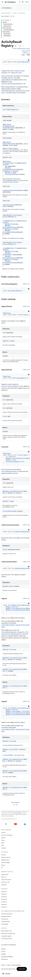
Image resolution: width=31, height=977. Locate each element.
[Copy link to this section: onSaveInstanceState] (18, 562)
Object (12, 126)
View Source (25, 50)
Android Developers (5, 13)
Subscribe (22, 969)
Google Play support (6, 936)
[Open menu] (2, 2)
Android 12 (4, 904)
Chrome (3, 951)
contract (16, 182)
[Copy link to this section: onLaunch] (9, 447)
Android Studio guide (6, 914)
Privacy (3, 865)
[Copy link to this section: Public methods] (17, 299)
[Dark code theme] (29, 60)
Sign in (27, 2)
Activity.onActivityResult (11, 150)
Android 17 (4, 891)
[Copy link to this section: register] (8, 599)
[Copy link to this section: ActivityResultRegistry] (19, 284)
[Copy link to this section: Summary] (11, 100)
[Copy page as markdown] (20, 46)
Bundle (20, 190)
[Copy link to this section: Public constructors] (21, 277)
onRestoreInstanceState (10, 190)
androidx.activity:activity (23, 48)
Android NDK (4, 924)
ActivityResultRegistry (10, 109)
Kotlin (23, 55)
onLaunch (10, 78)
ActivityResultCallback (10, 232)
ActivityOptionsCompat (12, 174)
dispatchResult (6, 80)
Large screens (4, 874)
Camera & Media (5, 862)
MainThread (7, 124)
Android (3, 832)
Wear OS (3, 877)
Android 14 (4, 899)
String (13, 224)
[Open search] (20, 2)
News (2, 843)
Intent (11, 145)
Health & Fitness (5, 860)
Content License (17, 812)
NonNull (5, 129)
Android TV (4, 884)
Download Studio (5, 921)
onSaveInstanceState (9, 205)
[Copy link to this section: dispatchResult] (13, 307)
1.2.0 (28, 52)
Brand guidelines (16, 965)
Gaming (3, 854)
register (5, 222)
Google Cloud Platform (7, 956)
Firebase (3, 954)
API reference (7, 8)
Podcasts (3, 848)
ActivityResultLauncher (14, 634)
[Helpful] (11, 16)
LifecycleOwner (7, 254)
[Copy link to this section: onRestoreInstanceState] (20, 525)
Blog (2, 845)
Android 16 (4, 894)
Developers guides (6, 916)
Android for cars (5, 882)
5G (2, 867)
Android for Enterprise (6, 835)
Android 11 (4, 907)
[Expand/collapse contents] (10, 20)
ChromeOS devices (6, 879)
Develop (14, 13)
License (8, 965)
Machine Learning (5, 857)
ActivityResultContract (10, 169)
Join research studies (6, 938)
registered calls (16, 72)
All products (4, 959)
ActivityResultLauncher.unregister (13, 632)
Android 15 (4, 896)
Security (3, 837)
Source (3, 840)
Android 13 (4, 902)
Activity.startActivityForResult (12, 83)
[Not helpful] (13, 16)
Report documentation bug (8, 933)
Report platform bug (6, 931)
